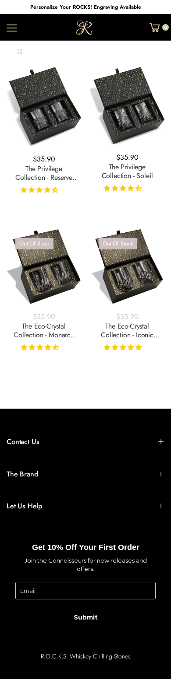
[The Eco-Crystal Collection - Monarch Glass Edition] (44, 266)
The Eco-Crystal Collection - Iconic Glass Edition (127, 335)
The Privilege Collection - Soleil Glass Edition (127, 175)
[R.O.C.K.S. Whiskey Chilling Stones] (85, 27)
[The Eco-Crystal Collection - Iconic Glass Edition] (127, 266)
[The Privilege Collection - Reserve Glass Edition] (44, 106)
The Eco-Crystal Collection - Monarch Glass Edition (44, 335)
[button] (40, 190)
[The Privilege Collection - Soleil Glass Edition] (127, 105)
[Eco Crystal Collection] (14, 27)
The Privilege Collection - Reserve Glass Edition (43, 177)
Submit (86, 617)
